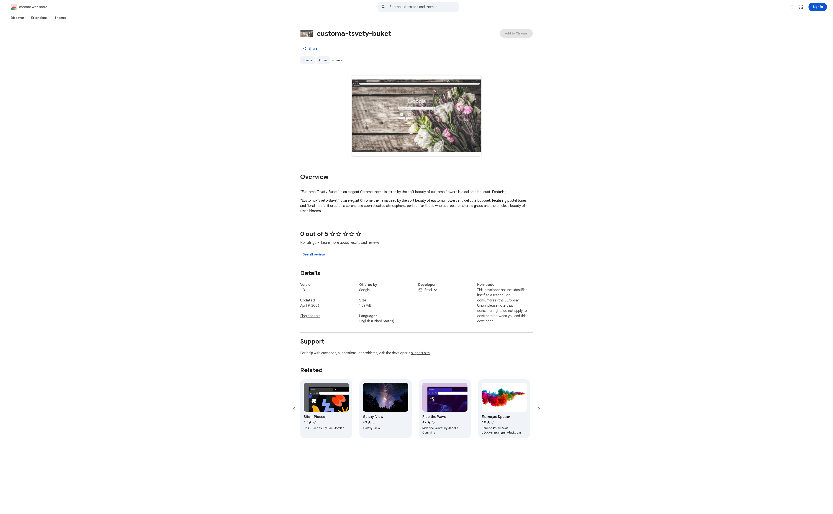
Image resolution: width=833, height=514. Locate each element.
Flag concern (310, 316)
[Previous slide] (294, 408)
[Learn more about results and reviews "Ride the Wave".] (433, 422)
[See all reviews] (314, 254)
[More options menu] (792, 7)
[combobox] (424, 7)
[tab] (17, 18)
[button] (801, 7)
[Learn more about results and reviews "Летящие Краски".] (493, 422)
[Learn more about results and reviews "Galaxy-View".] (374, 422)
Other (323, 60)
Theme (307, 60)
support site (420, 353)
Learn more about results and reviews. (350, 243)
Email (428, 290)
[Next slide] (539, 408)
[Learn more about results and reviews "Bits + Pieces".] (314, 422)
